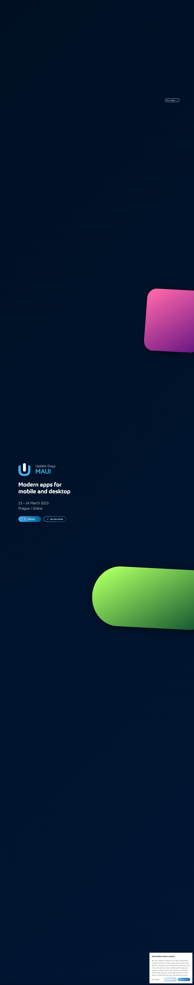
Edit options (155, 979)
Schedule (31, 519)
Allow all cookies (184, 979)
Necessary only (170, 979)
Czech (170, 108)
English (170, 105)
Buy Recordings (56, 519)
